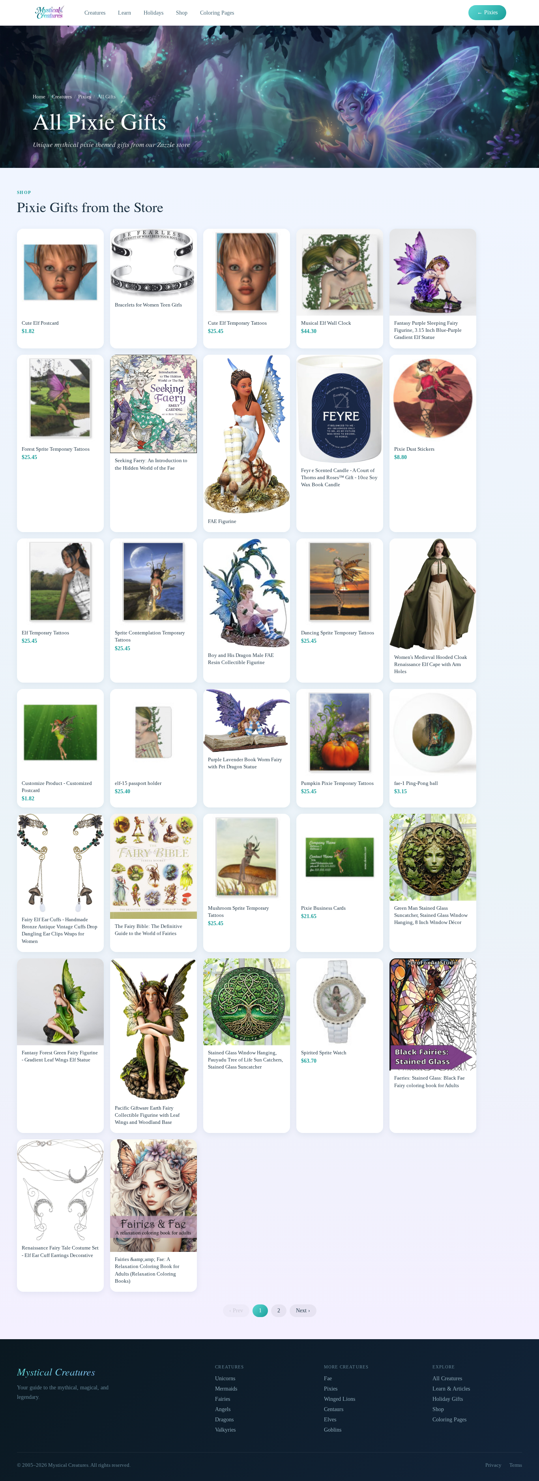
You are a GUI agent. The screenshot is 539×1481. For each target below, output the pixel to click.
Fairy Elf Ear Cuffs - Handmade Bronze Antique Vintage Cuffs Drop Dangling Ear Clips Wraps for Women (59, 930)
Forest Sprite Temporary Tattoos (56, 449)
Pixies (84, 97)
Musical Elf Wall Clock (326, 323)
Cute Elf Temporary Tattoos (237, 323)
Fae (328, 1378)
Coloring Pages (217, 13)
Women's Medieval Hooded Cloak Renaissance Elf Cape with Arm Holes (430, 664)
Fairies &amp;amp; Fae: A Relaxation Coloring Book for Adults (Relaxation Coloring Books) (147, 1270)
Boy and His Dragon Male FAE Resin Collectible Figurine (241, 658)
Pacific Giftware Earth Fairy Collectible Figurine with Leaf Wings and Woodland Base (147, 1115)
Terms (515, 1465)
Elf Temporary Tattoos (45, 633)
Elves (330, 1420)
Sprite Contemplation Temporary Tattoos (150, 636)
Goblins (332, 1430)
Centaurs (333, 1409)
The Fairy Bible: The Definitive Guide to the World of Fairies (148, 929)
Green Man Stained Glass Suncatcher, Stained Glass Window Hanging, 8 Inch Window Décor (431, 915)
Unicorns (225, 1378)
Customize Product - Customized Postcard (57, 786)
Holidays (153, 13)
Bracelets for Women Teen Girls (148, 305)
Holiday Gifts (447, 1399)
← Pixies (487, 12)
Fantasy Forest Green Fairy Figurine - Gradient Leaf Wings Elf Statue (60, 1056)
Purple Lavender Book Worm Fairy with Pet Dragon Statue (245, 763)
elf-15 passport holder (138, 783)
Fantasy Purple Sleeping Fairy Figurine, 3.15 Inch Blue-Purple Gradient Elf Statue (428, 330)
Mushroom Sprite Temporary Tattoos (238, 911)
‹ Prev (236, 1311)
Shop (181, 13)
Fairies (222, 1399)
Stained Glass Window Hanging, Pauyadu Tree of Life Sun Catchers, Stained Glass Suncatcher (245, 1060)
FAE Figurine (222, 521)
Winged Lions (339, 1399)
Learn (124, 13)
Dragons (224, 1420)
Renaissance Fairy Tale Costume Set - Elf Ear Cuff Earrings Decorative (60, 1251)
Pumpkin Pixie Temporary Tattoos (337, 783)
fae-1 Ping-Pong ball (416, 783)
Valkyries (225, 1430)
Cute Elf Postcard (40, 323)
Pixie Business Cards (323, 908)
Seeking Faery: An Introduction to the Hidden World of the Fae (151, 463)
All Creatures (447, 1378)
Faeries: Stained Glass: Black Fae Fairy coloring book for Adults (429, 1081)
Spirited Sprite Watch (323, 1053)
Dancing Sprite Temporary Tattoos (337, 633)
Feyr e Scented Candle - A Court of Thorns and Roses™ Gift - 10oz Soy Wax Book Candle (339, 477)
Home (39, 97)
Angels (222, 1409)
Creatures (94, 13)
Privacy (493, 1465)
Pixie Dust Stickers (414, 449)
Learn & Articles (451, 1389)
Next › (303, 1311)
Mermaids (226, 1389)
